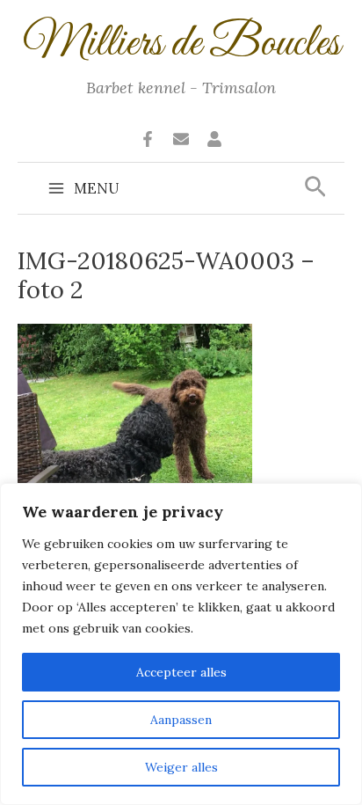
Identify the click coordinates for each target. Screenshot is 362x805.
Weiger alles (181, 767)
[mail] (181, 139)
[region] (181, 644)
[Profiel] (214, 139)
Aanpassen (181, 720)
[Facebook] (148, 139)
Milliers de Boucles (181, 44)
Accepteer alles (181, 672)
